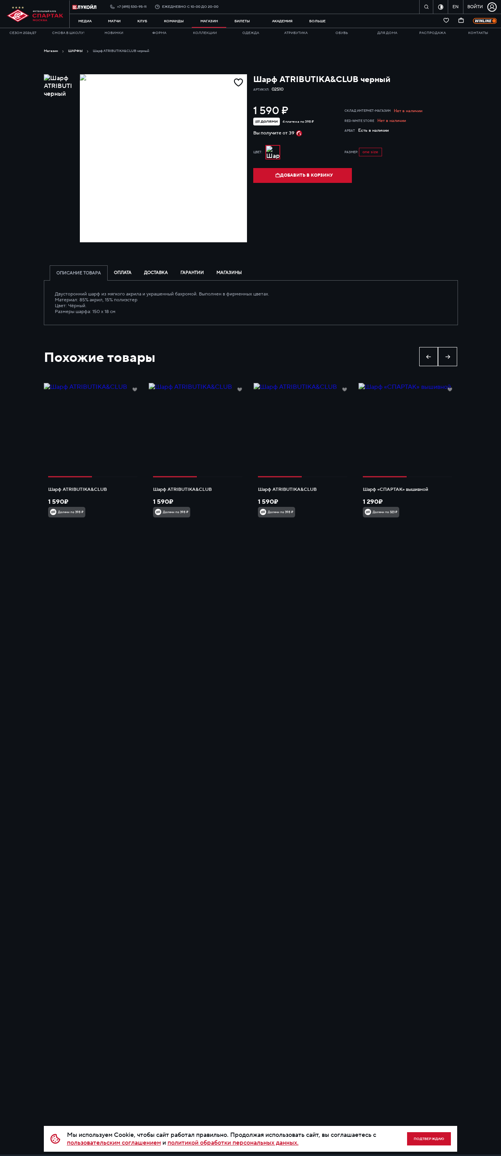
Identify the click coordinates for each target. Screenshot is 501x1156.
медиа (85, 21)
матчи (114, 21)
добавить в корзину (306, 175)
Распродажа (432, 32)
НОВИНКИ (114, 32)
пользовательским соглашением (114, 1143)
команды (174, 21)
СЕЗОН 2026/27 (22, 32)
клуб (142, 21)
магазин (209, 21)
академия (282, 21)
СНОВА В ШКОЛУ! (68, 32)
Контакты (478, 32)
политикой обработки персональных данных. (233, 1143)
